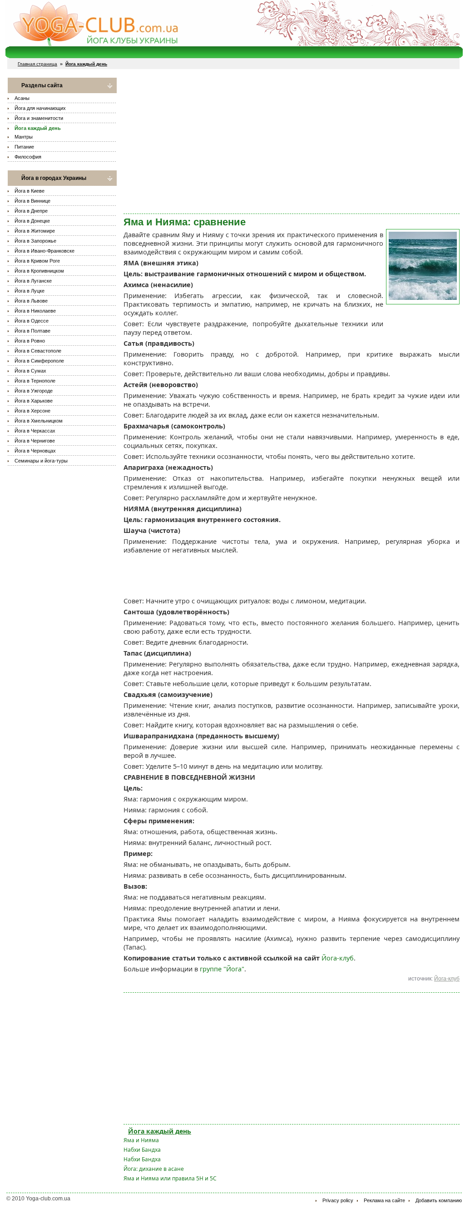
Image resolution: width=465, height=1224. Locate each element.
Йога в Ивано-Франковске (44, 251)
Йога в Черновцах (35, 450)
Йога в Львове (31, 301)
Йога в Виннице (32, 201)
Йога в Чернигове (35, 440)
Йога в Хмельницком (39, 420)
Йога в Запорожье (35, 241)
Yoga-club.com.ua (48, 1198)
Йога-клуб (338, 958)
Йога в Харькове (34, 400)
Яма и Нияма (141, 1140)
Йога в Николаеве (35, 310)
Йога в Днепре (31, 211)
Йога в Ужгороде (34, 390)
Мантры (24, 136)
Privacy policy (337, 1200)
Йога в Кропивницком (39, 271)
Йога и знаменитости (39, 118)
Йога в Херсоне (32, 410)
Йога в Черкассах (35, 430)
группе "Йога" (222, 969)
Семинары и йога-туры (41, 460)
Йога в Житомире (35, 231)
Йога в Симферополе (39, 360)
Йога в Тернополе (35, 380)
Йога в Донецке (32, 221)
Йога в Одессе (32, 320)
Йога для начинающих (40, 108)
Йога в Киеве (30, 191)
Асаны (22, 98)
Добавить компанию (439, 1200)
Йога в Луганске (33, 281)
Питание (24, 146)
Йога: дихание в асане (154, 1169)
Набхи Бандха (142, 1150)
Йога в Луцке (30, 291)
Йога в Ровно (30, 340)
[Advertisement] (292, 141)
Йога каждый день (38, 128)
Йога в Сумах (30, 370)
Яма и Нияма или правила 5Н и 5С (170, 1178)
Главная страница (37, 63)
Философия (28, 156)
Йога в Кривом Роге (37, 261)
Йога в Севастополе (38, 350)
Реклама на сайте (384, 1200)
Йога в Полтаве (32, 330)
